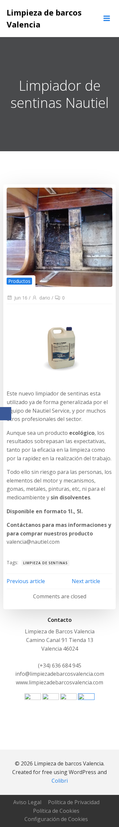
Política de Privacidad (73, 802)
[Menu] (106, 18)
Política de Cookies (56, 810)
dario (44, 298)
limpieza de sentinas (45, 563)
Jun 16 (20, 298)
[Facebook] (5, 413)
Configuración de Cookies (56, 819)
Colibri (60, 780)
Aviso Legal (27, 802)
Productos (19, 281)
